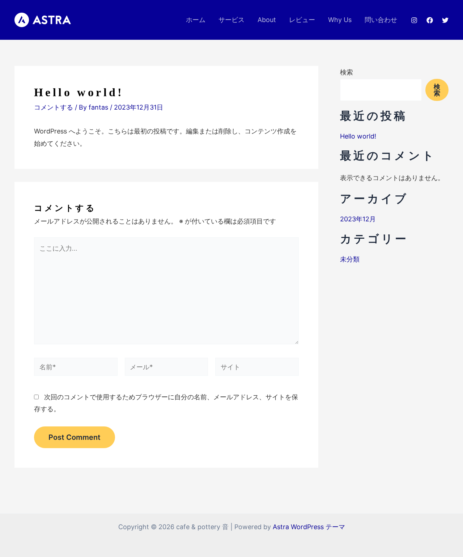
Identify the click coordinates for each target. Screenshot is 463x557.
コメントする (53, 107)
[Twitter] (445, 20)
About (267, 20)
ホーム (195, 20)
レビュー (302, 20)
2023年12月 (358, 219)
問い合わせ (381, 20)
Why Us (340, 20)
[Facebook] (429, 20)
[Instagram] (414, 20)
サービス (231, 20)
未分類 (350, 259)
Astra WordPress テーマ (309, 527)
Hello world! (358, 136)
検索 (346, 72)
